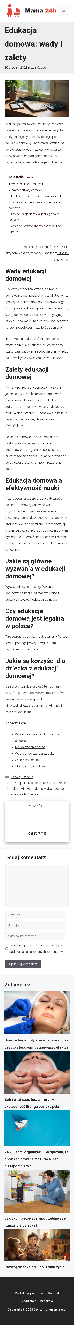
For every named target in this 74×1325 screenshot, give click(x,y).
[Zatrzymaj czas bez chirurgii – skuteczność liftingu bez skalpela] (37, 1073)
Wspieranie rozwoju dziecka (34, 753)
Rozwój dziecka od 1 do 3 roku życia (34, 1267)
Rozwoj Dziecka (22, 777)
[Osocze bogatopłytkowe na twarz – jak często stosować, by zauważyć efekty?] (37, 1014)
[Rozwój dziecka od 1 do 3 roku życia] (37, 1246)
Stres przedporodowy (30, 766)
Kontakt (53, 1293)
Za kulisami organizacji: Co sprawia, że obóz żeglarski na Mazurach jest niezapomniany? (36, 1159)
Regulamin (28, 1301)
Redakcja (46, 1301)
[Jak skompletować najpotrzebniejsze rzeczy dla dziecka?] (37, 1192)
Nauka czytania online (30, 747)
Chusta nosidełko (27, 760)
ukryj (30, 177)
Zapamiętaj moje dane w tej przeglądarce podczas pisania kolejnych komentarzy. (38, 948)
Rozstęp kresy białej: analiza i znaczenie (38, 783)
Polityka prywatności (29, 1293)
